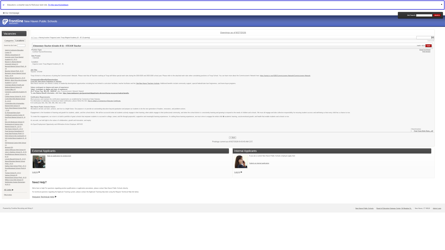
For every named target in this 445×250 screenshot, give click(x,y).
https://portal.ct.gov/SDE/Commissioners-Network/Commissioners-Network (285, 76)
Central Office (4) (10, 89)
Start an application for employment (59, 156)
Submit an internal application (259, 163)
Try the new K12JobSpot (58, 5)
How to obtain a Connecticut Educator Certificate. (104, 101)
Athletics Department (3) (12, 55)
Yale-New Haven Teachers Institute (147, 83)
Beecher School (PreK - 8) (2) (14, 71)
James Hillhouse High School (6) (15, 150)
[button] (442, 5)
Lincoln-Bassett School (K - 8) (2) (15, 159)
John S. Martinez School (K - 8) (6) (16, 152)
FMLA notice (8, 195)
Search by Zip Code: (10, 45)
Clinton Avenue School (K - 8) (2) (15, 96)
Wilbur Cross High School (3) (14, 180)
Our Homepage (12, 13)
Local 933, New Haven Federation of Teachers (46, 81)
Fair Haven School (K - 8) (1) (14, 129)
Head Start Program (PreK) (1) (14, 133)
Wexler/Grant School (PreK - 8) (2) (15, 177)
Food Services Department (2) (14, 131)
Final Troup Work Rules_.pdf (423, 131)
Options (430, 40)
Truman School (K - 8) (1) (13, 173)
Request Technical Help (43, 197)
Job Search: (411, 15)
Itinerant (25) (9, 147)
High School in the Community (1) (15, 136)
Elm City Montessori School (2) (14, 122)
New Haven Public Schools (364, 208)
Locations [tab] (19, 41)
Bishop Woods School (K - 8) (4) (15, 78)
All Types (34, 37)
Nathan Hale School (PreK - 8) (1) (15, 166)
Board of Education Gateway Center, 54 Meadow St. (394, 208)
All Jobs (7, 190)
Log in (35, 172)
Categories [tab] (9, 41)
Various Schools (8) (11, 175)
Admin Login (437, 208)
